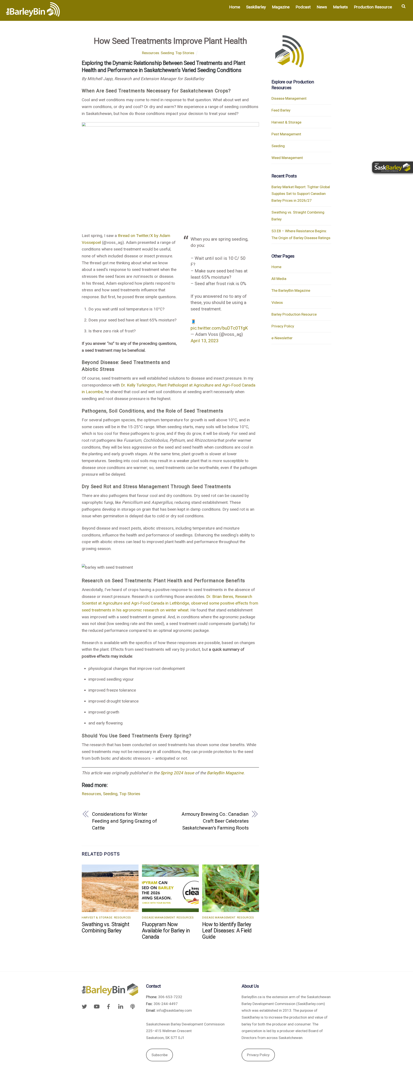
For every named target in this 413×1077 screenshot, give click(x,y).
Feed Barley (280, 110)
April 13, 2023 (205, 340)
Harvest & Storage (97, 917)
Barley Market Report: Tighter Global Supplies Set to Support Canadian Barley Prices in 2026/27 (300, 194)
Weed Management (287, 158)
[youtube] (96, 1006)
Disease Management (158, 917)
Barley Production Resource (294, 314)
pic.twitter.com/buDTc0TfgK (219, 328)
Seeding (167, 53)
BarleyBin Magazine (225, 772)
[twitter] (85, 1006)
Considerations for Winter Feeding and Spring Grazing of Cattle (124, 820)
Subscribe (159, 1055)
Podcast (303, 7)
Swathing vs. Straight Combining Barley (105, 927)
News (322, 7)
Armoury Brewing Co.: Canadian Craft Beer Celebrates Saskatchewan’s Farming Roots (215, 820)
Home (234, 7)
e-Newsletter (282, 338)
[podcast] (132, 1006)
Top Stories (185, 53)
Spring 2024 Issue (177, 772)
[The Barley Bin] (33, 14)
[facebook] (108, 1006)
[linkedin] (120, 1006)
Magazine (281, 7)
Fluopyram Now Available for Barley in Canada (166, 930)
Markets (340, 7)
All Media (278, 279)
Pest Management (286, 134)
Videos (277, 302)
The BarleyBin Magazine (290, 290)
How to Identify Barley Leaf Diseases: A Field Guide (226, 930)
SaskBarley (256, 7)
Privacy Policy (282, 326)
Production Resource (373, 7)
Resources (150, 53)
